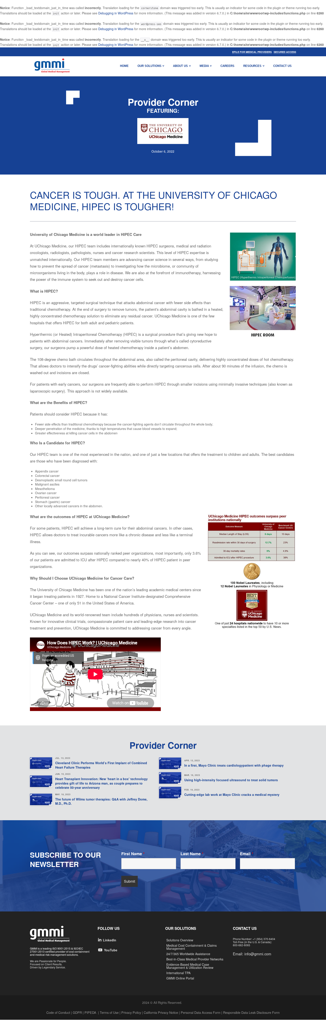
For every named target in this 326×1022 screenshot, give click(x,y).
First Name (133, 853)
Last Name (192, 853)
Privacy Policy (131, 1012)
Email (246, 853)
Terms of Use (109, 1012)
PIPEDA (90, 1012)
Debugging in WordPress (115, 13)
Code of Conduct (58, 1012)
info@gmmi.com (257, 953)
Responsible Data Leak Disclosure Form (251, 1012)
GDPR (77, 1012)
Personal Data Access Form (200, 1012)
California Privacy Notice (161, 1012)
